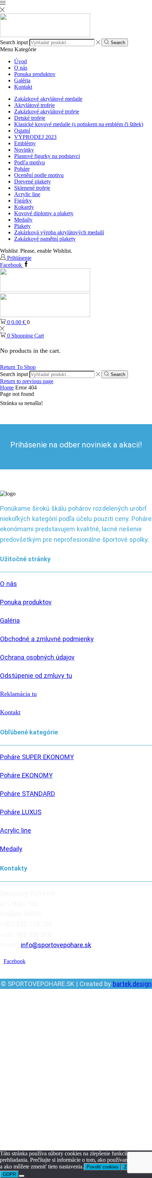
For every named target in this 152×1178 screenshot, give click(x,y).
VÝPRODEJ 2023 (35, 137)
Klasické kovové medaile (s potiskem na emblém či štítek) (78, 124)
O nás (20, 68)
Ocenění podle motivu (39, 175)
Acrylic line (27, 194)
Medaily (23, 220)
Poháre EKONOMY (26, 775)
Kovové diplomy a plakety (44, 213)
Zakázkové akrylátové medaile (48, 99)
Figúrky (23, 201)
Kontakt (23, 87)
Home (7, 388)
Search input (14, 42)
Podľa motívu (29, 162)
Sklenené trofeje (32, 188)
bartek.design (132, 983)
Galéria (22, 80)
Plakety (22, 226)
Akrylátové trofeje (34, 105)
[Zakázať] (21, 1176)
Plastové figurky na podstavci (47, 156)
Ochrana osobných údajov (37, 657)
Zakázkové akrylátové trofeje (46, 112)
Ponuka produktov (34, 74)
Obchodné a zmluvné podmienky (47, 639)
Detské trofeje (29, 118)
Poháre (22, 169)
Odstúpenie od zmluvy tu (36, 675)
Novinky (24, 150)
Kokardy (24, 207)
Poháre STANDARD (27, 793)
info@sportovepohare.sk (56, 945)
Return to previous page (26, 381)
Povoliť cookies (102, 1167)
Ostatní (22, 131)
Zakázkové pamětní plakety (45, 239)
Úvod (20, 61)
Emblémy (25, 143)
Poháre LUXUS (20, 812)
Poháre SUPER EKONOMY (37, 757)
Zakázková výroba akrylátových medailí (59, 232)
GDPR (9, 1174)
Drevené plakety (32, 181)
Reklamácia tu (18, 693)
